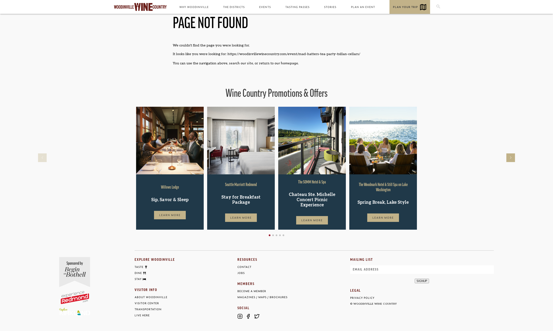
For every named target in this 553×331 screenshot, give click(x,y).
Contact (244, 267)
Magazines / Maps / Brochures (262, 297)
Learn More (170, 215)
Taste (139, 267)
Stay (138, 279)
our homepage (286, 62)
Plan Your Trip (405, 7)
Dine (138, 273)
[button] (269, 235)
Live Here (142, 315)
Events (265, 7)
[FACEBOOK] (248, 316)
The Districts (234, 7)
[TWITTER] (256, 316)
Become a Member (251, 291)
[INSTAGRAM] (240, 316)
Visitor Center (147, 303)
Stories (330, 7)
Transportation (148, 309)
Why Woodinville (194, 7)
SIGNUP (421, 281)
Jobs (241, 273)
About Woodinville (151, 297)
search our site (241, 62)
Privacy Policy (362, 297)
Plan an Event (363, 7)
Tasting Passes (297, 7)
